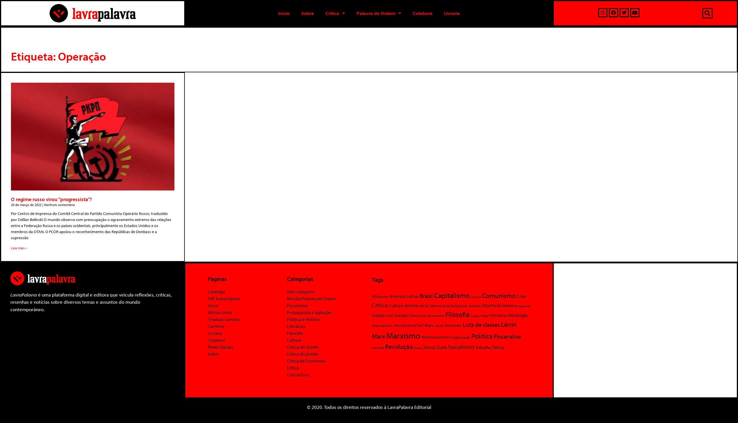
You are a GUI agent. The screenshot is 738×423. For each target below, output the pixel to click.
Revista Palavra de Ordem (311, 298)
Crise (521, 296)
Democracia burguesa (448, 305)
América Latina (403, 296)
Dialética (474, 306)
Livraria (452, 13)
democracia (416, 305)
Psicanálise (297, 305)
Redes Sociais (220, 347)
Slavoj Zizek (435, 347)
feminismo (436, 315)
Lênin (509, 324)
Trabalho (483, 347)
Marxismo (403, 335)
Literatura (296, 326)
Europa (401, 315)
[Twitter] (624, 12)
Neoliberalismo (435, 337)
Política (482, 336)
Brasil (426, 295)
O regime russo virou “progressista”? (51, 199)
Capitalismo (452, 295)
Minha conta (220, 312)
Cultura (294, 340)
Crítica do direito (303, 347)
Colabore (422, 13)
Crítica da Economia (306, 361)
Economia (507, 305)
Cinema (476, 297)
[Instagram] (602, 12)
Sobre (307, 13)
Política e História (303, 319)
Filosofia (295, 333)
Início (284, 13)
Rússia (418, 348)
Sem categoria (300, 291)
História (498, 315)
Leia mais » (19, 248)
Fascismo (418, 315)
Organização (460, 337)
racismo (378, 347)
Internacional (404, 325)
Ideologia (517, 314)
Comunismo (499, 295)
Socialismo (461, 346)
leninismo (453, 325)
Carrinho (216, 326)
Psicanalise (507, 336)
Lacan (439, 325)
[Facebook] (613, 12)
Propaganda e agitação (309, 312)
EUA (389, 315)
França (475, 316)
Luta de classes (481, 324)
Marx (378, 336)
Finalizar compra (224, 319)
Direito (489, 305)
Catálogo (216, 291)
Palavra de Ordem (376, 13)
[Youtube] (634, 12)
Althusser (380, 296)
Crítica (332, 13)
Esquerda (524, 306)
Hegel (485, 316)
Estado (378, 315)
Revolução (399, 347)
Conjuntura (298, 374)
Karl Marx (425, 325)
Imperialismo (382, 325)
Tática (498, 347)
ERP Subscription (224, 298)
